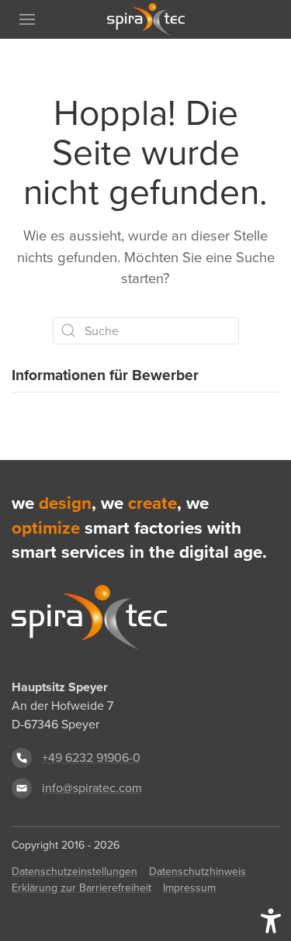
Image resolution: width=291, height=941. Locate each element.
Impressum (189, 888)
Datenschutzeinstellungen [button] (74, 871)
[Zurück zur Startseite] (146, 19)
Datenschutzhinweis (197, 871)
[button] (27, 19)
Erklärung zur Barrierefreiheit (81, 888)
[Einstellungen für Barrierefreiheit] (271, 921)
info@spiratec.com (92, 788)
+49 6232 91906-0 (91, 757)
